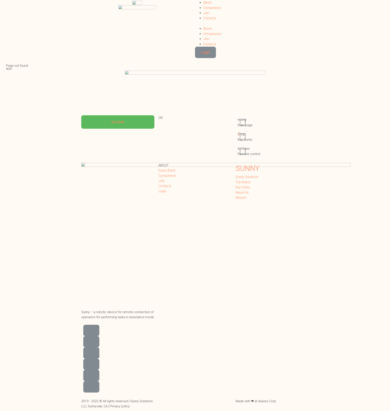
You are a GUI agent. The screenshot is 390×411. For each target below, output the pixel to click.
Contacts (209, 18)
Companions (212, 8)
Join (206, 13)
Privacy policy (120, 406)
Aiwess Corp (267, 401)
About (207, 2)
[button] (253, 23)
